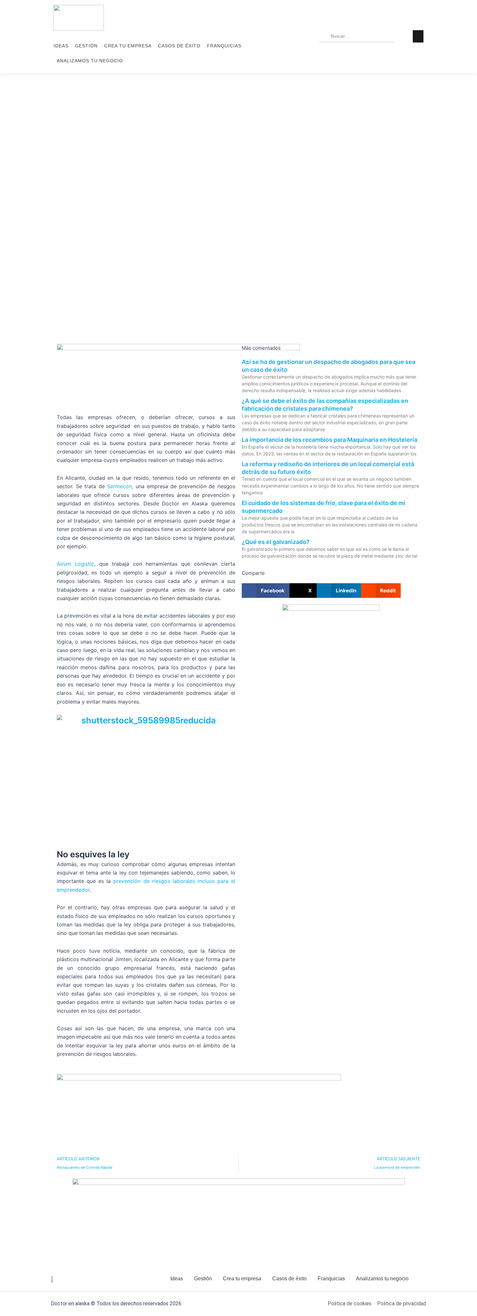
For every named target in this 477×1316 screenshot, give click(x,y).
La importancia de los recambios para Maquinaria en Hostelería (329, 439)
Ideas (61, 45)
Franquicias (224, 45)
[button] (265, 590)
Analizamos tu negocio (90, 60)
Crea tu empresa (128, 45)
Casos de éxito (179, 45)
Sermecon (119, 486)
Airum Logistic (75, 564)
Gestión (86, 45)
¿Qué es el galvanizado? (276, 541)
